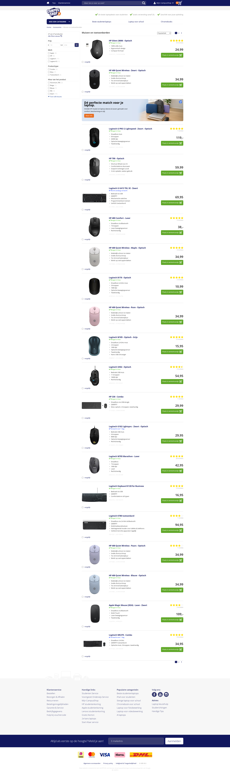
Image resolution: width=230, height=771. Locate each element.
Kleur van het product (57, 79)
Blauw (53, 88)
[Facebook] (154, 694)
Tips (54, 3)
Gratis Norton (88, 715)
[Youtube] (160, 694)
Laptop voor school (136, 21)
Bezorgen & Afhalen (56, 697)
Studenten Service (90, 693)
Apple (53, 53)
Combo (54, 69)
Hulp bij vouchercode (56, 715)
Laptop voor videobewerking (130, 711)
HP (52, 56)
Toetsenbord (55, 75)
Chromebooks (166, 21)
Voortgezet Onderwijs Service (95, 697)
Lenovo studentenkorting (93, 711)
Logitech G (55, 61)
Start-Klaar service (90, 722)
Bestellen (51, 693)
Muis (53, 72)
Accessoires (57, 27)
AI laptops (121, 715)
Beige (53, 85)
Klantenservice (64, 3)
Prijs (50, 41)
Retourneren (52, 700)
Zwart (53, 94)
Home (49, 27)
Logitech (54, 59)
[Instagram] (166, 694)
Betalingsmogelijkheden (57, 704)
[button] (164, 3)
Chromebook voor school (128, 704)
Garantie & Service (55, 707)
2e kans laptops (89, 718)
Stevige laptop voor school (129, 700)
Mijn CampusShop (90, 700)
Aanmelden (174, 741)
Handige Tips (158, 711)
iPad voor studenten (126, 697)
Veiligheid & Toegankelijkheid (126, 763)
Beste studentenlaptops (101, 21)
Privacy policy (108, 763)
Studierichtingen (159, 707)
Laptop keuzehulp (160, 704)
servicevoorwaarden (136, 768)
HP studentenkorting (91, 704)
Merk (50, 50)
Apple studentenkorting (92, 707)
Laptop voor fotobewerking (129, 707)
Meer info (89, 116)
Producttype (53, 66)
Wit (52, 91)
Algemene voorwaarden (92, 763)
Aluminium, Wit (56, 83)
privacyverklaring (122, 768)
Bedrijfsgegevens (54, 711)
